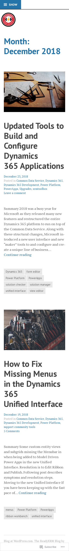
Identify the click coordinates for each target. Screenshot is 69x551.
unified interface (16, 291)
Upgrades (25, 189)
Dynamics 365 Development (21, 185)
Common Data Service (30, 180)
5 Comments (12, 431)
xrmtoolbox (40, 189)
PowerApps (11, 189)
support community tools (19, 427)
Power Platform (50, 185)
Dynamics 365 (54, 180)
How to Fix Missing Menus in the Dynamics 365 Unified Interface (33, 383)
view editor (37, 291)
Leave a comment (15, 193)
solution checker (16, 284)
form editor (33, 271)
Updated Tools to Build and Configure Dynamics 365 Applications (34, 145)
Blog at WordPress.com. (18, 541)
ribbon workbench (17, 516)
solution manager (40, 284)
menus (9, 510)
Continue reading (17, 254)
